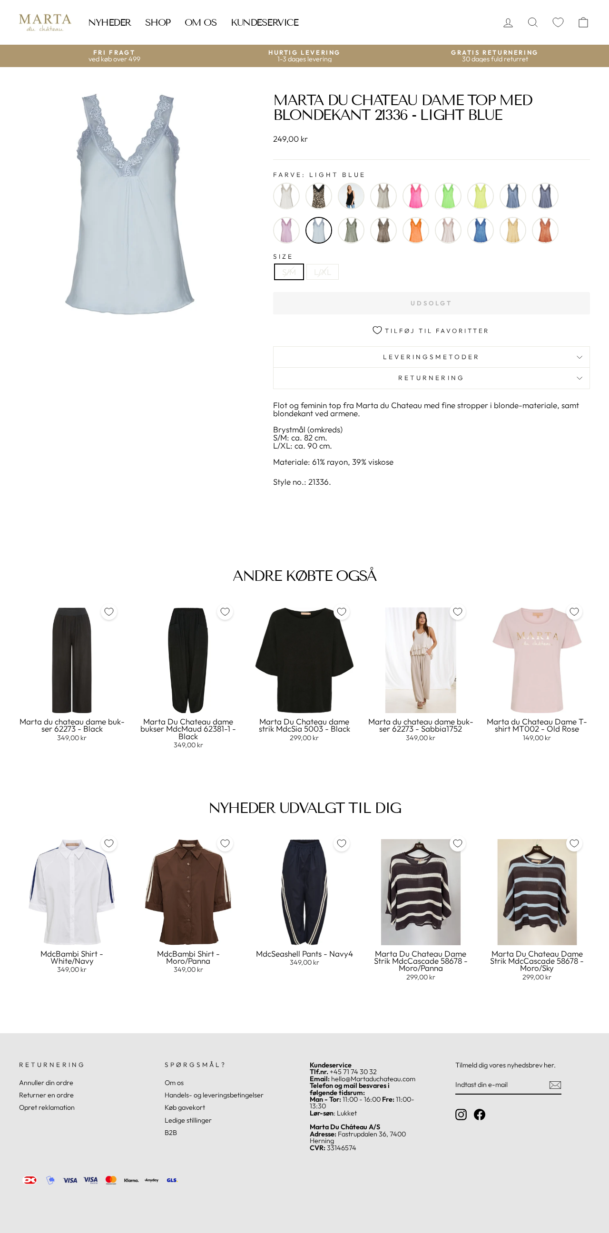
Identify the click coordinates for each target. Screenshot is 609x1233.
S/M (289, 272)
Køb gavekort (185, 1107)
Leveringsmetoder (431, 356)
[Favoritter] (558, 22)
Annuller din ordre (46, 1082)
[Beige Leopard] (318, 196)
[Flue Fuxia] (415, 196)
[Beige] (286, 196)
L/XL (322, 272)
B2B (171, 1132)
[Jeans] (513, 196)
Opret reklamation (47, 1107)
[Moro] (383, 230)
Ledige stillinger (188, 1120)
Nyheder (109, 22)
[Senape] (513, 230)
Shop (157, 22)
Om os (201, 22)
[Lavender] (286, 230)
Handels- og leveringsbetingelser (214, 1095)
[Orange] (415, 230)
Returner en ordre (46, 1095)
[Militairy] (351, 230)
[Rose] (448, 230)
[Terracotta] (545, 230)
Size (283, 257)
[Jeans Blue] (545, 196)
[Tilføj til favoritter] (109, 611)
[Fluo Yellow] (480, 196)
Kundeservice (264, 22)
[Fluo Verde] (448, 196)
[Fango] (383, 196)
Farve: (319, 175)
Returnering (431, 377)
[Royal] (480, 230)
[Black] (351, 196)
